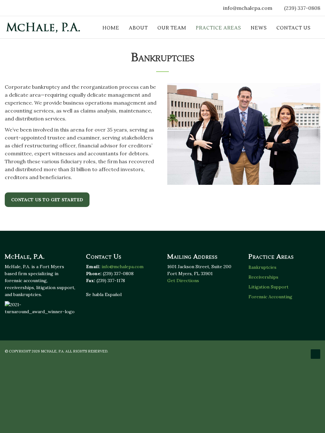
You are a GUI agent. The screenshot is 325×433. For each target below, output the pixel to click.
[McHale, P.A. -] (43, 27)
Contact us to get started (47, 200)
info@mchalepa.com (247, 8)
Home (111, 28)
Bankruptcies (262, 267)
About (138, 28)
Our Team (171, 28)
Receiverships (263, 277)
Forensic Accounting (270, 297)
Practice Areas (218, 28)
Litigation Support (269, 287)
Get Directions (183, 280)
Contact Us (293, 28)
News (259, 28)
